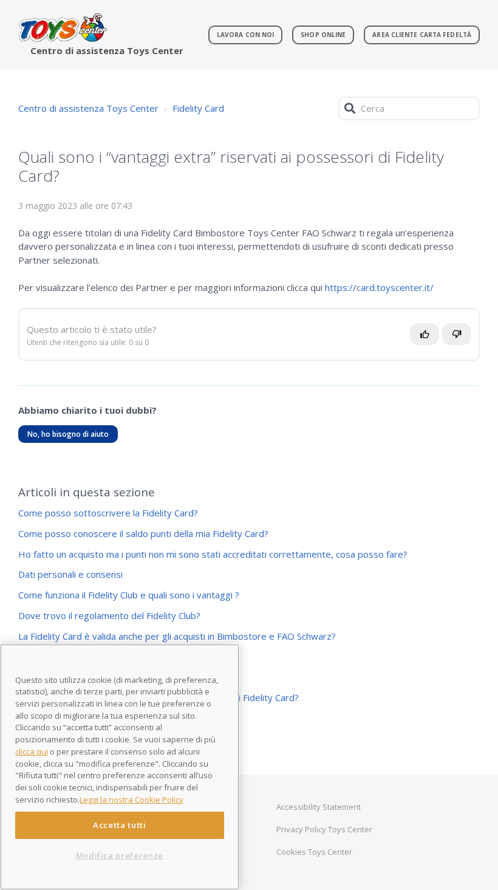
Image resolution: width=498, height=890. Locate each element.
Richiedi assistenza (70, 524)
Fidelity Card (198, 108)
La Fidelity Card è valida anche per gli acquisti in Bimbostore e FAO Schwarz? (177, 636)
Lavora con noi (245, 34)
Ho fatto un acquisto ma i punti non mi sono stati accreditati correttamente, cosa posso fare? (213, 554)
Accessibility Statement (318, 806)
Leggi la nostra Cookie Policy (131, 799)
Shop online (323, 34)
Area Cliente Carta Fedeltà (421, 34)
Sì (428, 339)
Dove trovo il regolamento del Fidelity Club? (109, 615)
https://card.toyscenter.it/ (379, 287)
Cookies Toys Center (314, 851)
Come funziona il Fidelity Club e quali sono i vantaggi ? (128, 595)
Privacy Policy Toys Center (324, 829)
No (463, 339)
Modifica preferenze (119, 855)
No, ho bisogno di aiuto (68, 434)
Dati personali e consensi (70, 574)
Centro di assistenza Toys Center (88, 108)
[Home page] (62, 27)
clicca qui (31, 751)
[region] (119, 767)
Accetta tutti (119, 825)
